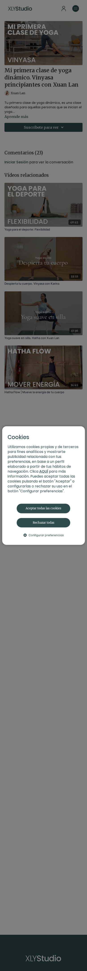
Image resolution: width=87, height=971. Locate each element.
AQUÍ (43, 471)
